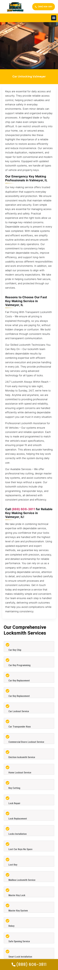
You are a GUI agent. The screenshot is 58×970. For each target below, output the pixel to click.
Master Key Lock (16, 895)
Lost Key (12, 864)
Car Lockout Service (18, 711)
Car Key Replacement (19, 680)
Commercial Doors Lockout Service (26, 742)
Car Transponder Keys (19, 726)
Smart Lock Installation (20, 956)
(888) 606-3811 (23, 509)
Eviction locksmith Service (21, 757)
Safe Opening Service (19, 941)
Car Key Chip (14, 650)
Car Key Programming (19, 665)
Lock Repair (14, 803)
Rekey (11, 926)
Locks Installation (17, 834)
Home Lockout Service (19, 772)
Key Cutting (14, 788)
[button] (53, 18)
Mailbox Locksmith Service (21, 880)
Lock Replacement (17, 818)
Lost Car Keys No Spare (20, 849)
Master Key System (18, 910)
